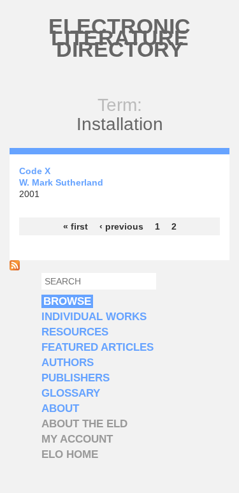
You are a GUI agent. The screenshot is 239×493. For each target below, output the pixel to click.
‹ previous (121, 226)
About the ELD (84, 424)
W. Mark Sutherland (61, 182)
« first (75, 226)
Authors (67, 363)
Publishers (75, 378)
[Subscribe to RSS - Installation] (15, 267)
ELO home (69, 454)
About (60, 408)
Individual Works (94, 317)
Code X (34, 171)
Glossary (70, 393)
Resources (74, 332)
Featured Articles (97, 347)
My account (77, 439)
